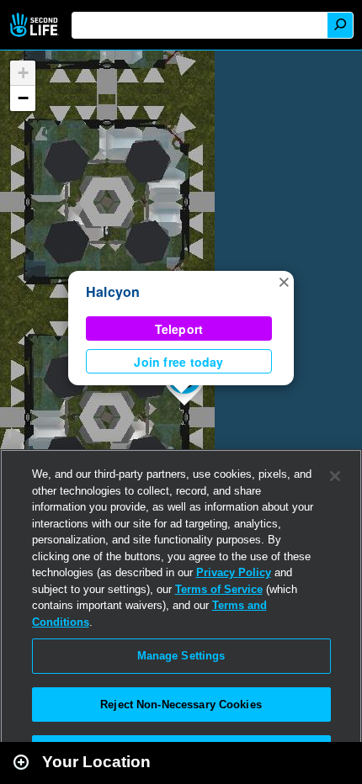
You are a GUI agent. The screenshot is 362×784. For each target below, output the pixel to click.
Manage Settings (181, 655)
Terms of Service (219, 589)
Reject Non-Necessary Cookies (181, 704)
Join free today (178, 361)
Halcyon (113, 291)
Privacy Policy (233, 572)
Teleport (179, 328)
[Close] (335, 476)
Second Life (35, 25)
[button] (284, 281)
